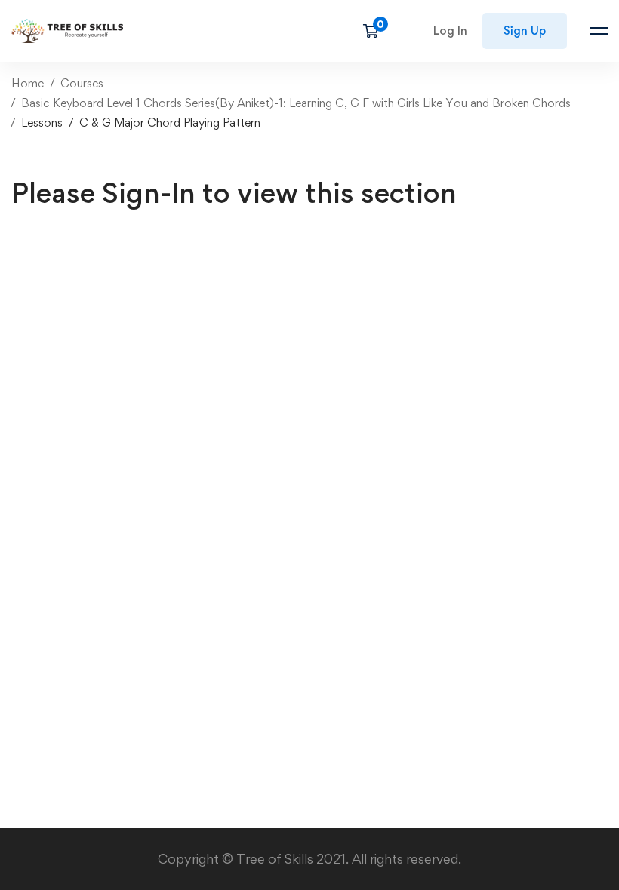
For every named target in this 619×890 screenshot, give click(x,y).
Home (27, 83)
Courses (81, 83)
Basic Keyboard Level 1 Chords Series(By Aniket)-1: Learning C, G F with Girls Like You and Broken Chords (296, 103)
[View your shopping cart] (376, 31)
